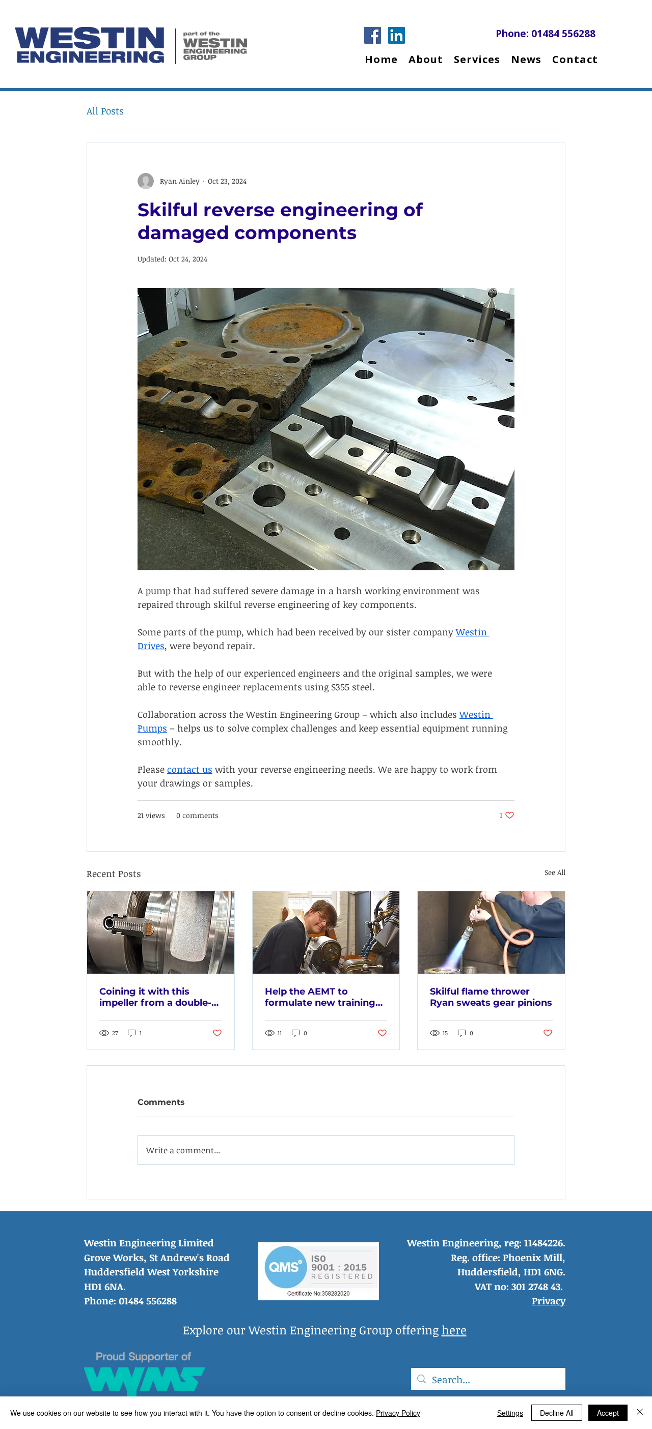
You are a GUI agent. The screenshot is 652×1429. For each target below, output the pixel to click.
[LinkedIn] (396, 35)
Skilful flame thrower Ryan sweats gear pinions (491, 997)
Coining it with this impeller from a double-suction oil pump (155, 997)
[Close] (640, 1413)
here (454, 1330)
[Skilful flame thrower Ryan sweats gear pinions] (491, 932)
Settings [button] (510, 1413)
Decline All (557, 1413)
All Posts (105, 111)
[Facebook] (372, 35)
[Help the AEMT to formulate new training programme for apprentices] (326, 932)
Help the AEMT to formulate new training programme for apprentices (320, 997)
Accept (608, 1413)
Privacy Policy (398, 1413)
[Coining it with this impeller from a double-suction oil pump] (160, 932)
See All (555, 872)
